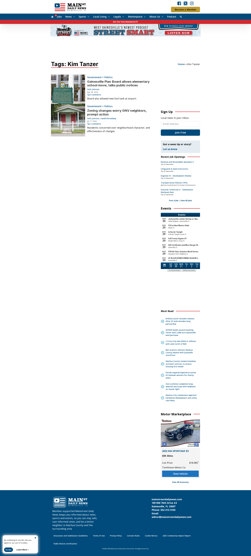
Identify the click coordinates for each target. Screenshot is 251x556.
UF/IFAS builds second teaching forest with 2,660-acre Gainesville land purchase (181, 333)
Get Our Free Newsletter (124, 22)
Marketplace (135, 16)
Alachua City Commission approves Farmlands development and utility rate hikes (181, 398)
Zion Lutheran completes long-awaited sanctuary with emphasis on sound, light (181, 386)
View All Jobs (186, 200)
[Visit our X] (185, 3)
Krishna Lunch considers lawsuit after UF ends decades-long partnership (180, 321)
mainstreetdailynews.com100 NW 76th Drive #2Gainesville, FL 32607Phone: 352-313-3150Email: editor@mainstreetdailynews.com (171, 508)
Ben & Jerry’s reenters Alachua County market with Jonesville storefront (179, 353)
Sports (82, 16)
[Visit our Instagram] (192, 3)
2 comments (95, 124)
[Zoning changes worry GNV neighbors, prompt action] (68, 120)
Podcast (171, 16)
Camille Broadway (108, 118)
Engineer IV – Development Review (176, 176)
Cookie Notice (151, 536)
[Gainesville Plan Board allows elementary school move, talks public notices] (68, 89)
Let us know (170, 149)
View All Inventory (180, 482)
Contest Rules (133, 536)
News (68, 16)
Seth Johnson (93, 89)
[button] (164, 444)
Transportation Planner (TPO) (174, 183)
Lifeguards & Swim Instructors (174, 169)
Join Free (180, 132)
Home (181, 64)
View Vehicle (180, 473)
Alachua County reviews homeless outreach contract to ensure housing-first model (181, 364)
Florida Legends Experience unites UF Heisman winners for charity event (181, 375)
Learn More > (22, 550)
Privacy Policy (116, 536)
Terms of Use (99, 536)
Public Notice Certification (65, 544)
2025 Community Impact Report (177, 536)
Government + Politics (100, 77)
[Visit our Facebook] (179, 3)
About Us (154, 16)
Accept (8, 550)
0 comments (95, 95)
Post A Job (173, 200)
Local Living (100, 16)
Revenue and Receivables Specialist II (177, 162)
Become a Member (185, 9)
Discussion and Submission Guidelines (71, 536)
